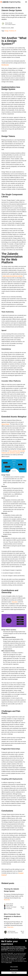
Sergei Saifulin (9, 905)
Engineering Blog (14, 2)
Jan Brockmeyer (11, 931)
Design (6, 30)
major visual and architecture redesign (12, 276)
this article (14, 601)
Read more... (7, 899)
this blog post (5, 64)
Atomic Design (5, 424)
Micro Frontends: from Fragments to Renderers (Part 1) (12, 916)
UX (15, 30)
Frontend (11, 30)
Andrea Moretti (8, 23)
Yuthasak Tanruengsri (11, 907)
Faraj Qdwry (9, 908)
